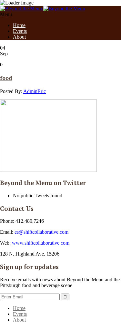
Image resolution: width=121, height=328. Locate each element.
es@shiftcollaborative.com (41, 232)
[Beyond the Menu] (42, 8)
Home (19, 25)
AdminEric (34, 91)
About (19, 37)
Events (20, 31)
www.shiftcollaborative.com (40, 243)
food (6, 77)
